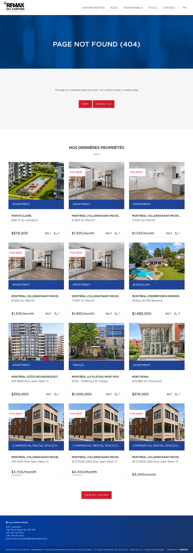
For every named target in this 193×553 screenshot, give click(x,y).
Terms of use (136, 550)
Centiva (183, 549)
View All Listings (96, 495)
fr (184, 8)
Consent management (154, 550)
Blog (114, 8)
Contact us (103, 104)
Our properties (93, 8)
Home (85, 104)
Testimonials (133, 8)
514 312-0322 (17, 536)
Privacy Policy (121, 550)
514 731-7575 (17, 533)
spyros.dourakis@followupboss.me (29, 539)
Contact (169, 8)
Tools (153, 8)
